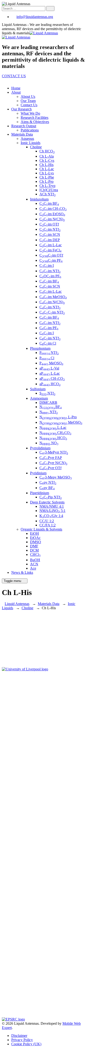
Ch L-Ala (46, 156)
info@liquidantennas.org (34, 17)
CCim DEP (49, 240)
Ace (33, 568)
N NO (48, 443)
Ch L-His (46, 165)
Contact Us (29, 105)
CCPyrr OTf (50, 468)
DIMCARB (48, 403)
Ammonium (39, 398)
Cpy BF (47, 488)
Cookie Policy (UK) (26, 1044)
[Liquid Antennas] (30, 35)
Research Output (23, 126)
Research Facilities (34, 118)
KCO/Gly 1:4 (51, 516)
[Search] (50, 8)
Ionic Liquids (30, 143)
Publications (30, 130)
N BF (50, 407)
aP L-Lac (49, 373)
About (16, 92)
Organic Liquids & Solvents (41, 529)
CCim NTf (50, 229)
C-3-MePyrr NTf (53, 452)
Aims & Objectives (35, 122)
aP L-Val (49, 368)
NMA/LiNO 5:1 (52, 511)
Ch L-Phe (46, 177)
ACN (34, 564)
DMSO (35, 542)
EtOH (34, 533)
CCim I (46, 266)
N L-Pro (58, 417)
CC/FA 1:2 (47, 525)
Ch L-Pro (46, 181)
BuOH (35, 560)
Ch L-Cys (46, 160)
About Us (28, 97)
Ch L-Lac (46, 169)
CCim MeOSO (53, 297)
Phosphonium (40, 348)
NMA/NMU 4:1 (51, 506)
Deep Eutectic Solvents (47, 502)
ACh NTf (47, 194)
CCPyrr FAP (50, 458)
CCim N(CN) (52, 219)
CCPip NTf (50, 497)
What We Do (30, 113)
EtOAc (35, 538)
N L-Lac (52, 427)
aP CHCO (52, 378)
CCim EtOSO (52, 214)
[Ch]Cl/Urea (48, 190)
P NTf (49, 353)
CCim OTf (49, 224)
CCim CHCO (53, 209)
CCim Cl (47, 343)
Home (15, 88)
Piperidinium (39, 493)
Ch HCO (47, 151)
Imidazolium (39, 199)
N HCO (53, 438)
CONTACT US (14, 76)
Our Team (28, 101)
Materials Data (22, 134)
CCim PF (51, 260)
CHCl (35, 554)
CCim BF (49, 203)
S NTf (47, 393)
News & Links (22, 572)
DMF (34, 546)
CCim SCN (49, 234)
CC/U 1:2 (46, 521)
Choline (36, 147)
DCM (34, 550)
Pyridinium (38, 473)
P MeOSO (51, 363)
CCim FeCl (50, 250)
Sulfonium (38, 389)
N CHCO (55, 433)
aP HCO (50, 384)
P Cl (46, 358)
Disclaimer (19, 1036)
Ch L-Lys (46, 173)
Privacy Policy (22, 1040)
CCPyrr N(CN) (53, 463)
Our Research (21, 109)
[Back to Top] (4, 1052)
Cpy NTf (47, 482)
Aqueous (27, 139)
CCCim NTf (52, 312)
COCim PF (50, 276)
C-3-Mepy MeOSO (55, 477)
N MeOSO (60, 422)
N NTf (48, 412)
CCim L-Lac (50, 245)
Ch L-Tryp (47, 186)
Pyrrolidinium (40, 448)
